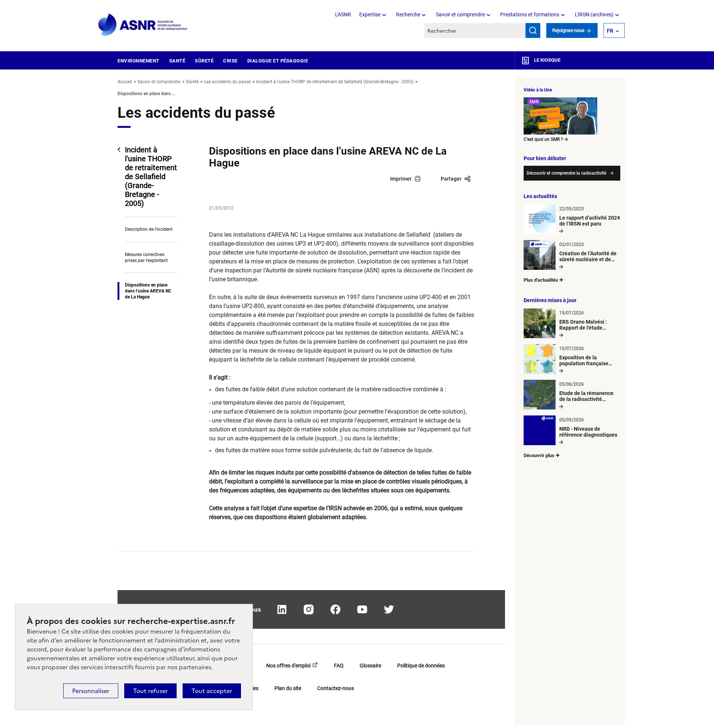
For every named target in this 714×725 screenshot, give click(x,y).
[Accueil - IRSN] (143, 25)
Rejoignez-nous (569, 30)
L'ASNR (343, 14)
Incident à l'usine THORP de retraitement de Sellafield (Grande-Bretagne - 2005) (335, 81)
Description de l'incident (149, 229)
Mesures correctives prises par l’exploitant (146, 257)
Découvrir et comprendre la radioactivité (566, 173)
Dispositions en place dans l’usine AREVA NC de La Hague (148, 291)
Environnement (139, 60)
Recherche (408, 14)
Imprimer (401, 179)
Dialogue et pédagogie (277, 60)
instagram (309, 609)
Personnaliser (90, 690)
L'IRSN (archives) (594, 14)
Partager (451, 179)
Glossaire (370, 666)
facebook (335, 609)
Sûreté (204, 60)
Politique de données (421, 666)
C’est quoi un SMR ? (543, 139)
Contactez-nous (335, 688)
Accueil (125, 81)
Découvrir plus (539, 455)
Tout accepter (212, 690)
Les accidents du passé (227, 81)
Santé (177, 60)
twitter (389, 609)
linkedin (282, 609)
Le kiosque (546, 60)
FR (610, 31)
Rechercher (532, 30)
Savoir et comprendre (460, 14)
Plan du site (287, 688)
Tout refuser (150, 690)
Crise (230, 60)
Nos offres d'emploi (288, 666)
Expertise (369, 14)
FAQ (339, 666)
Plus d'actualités (541, 280)
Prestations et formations (529, 14)
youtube (362, 609)
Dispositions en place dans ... (146, 93)
